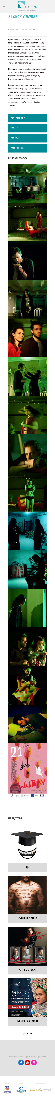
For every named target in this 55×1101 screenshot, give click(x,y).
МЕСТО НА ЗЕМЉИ (27, 1021)
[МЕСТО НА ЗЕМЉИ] (27, 997)
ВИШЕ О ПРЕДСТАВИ (18, 158)
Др (27, 867)
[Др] (27, 843)
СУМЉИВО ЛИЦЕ (27, 918)
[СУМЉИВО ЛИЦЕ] (27, 895)
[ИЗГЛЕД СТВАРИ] (27, 946)
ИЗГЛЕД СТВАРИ (27, 969)
